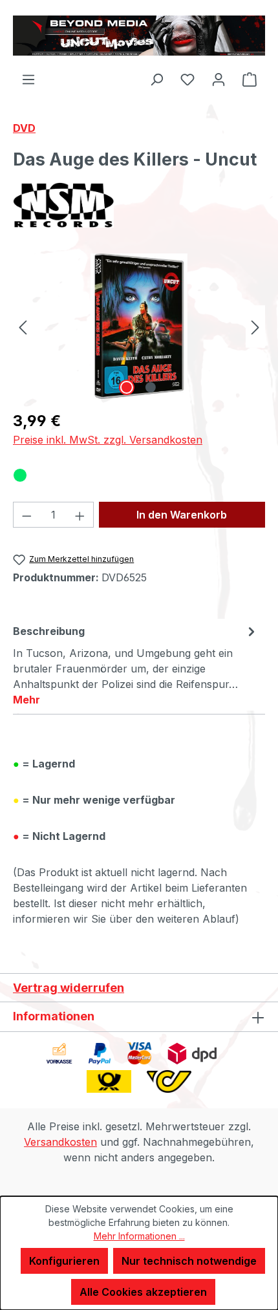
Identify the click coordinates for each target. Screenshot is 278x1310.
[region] (139, 326)
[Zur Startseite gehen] (139, 36)
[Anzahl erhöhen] (80, 515)
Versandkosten (60, 1141)
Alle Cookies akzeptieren (143, 1291)
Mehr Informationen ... (139, 1235)
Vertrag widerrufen (68, 987)
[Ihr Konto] (218, 79)
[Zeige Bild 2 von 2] (150, 387)
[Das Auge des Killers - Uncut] (139, 326)
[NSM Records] (139, 205)
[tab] (136, 665)
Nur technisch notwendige (189, 1260)
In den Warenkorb (181, 514)
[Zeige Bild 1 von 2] (127, 387)
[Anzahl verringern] (26, 515)
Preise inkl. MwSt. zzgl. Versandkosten (107, 439)
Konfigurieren (64, 1260)
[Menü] (28, 79)
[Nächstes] (255, 326)
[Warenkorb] (249, 79)
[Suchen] (156, 79)
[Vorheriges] (22, 326)
